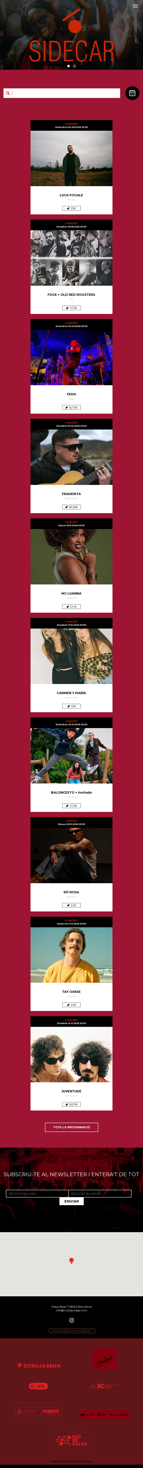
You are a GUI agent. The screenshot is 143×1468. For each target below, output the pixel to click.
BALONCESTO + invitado (71, 792)
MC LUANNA (71, 593)
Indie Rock (71, 797)
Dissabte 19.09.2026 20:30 (71, 226)
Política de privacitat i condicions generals (71, 1462)
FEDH (71, 394)
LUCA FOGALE (71, 195)
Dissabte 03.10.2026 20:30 (72, 426)
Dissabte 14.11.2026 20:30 (71, 1023)
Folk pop (71, 200)
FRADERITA (71, 494)
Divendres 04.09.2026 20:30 (71, 127)
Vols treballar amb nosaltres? (72, 1331)
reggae (71, 399)
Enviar (71, 1201)
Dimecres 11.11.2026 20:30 (71, 923)
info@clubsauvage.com (71, 1310)
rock (71, 299)
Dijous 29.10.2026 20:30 (71, 824)
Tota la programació (71, 1127)
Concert (71, 123)
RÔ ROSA (71, 892)
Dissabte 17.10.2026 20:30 (71, 625)
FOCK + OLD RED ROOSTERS (71, 295)
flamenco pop (71, 498)
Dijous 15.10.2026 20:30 (71, 525)
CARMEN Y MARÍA (71, 693)
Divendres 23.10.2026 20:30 (71, 724)
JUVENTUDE (71, 1091)
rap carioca (71, 598)
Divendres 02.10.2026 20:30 (72, 326)
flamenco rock (71, 1096)
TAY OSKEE (71, 992)
